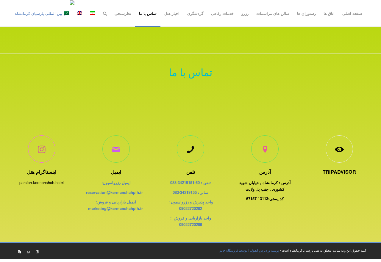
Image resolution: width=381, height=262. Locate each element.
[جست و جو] (105, 13)
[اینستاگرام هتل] (41, 149)
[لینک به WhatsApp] (28, 251)
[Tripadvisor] (339, 149)
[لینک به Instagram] (37, 251)
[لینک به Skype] (19, 251)
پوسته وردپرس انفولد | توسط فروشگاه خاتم (249, 250)
